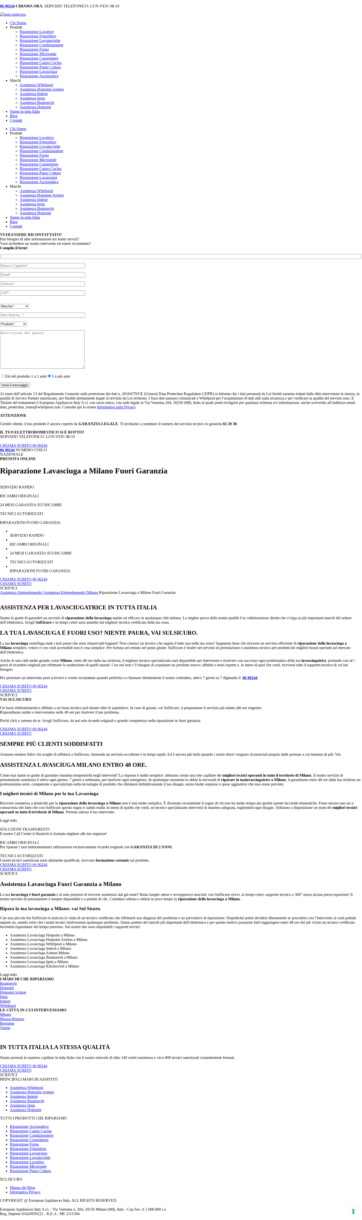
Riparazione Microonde (38, 54)
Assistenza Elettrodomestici (21, 592)
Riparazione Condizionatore (41, 45)
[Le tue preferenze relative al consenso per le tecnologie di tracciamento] (353, 1211)
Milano (5, 1014)
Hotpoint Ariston (13, 992)
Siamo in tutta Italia (25, 111)
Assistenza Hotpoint (35, 107)
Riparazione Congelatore (39, 58)
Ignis (4, 997)
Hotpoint (7, 988)
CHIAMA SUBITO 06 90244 (23, 445)
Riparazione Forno (34, 49)
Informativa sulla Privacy (116, 407)
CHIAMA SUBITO (16, 584)
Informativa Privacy (25, 1192)
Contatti (16, 120)
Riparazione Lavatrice (37, 32)
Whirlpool (8, 1005)
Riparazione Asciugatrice (39, 76)
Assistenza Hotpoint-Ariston (42, 89)
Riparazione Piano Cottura (40, 67)
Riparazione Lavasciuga (38, 71)
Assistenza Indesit (34, 94)
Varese (5, 1028)
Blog (13, 116)
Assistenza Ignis (32, 98)
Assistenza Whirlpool (36, 85)
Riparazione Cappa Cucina (41, 63)
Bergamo (7, 1023)
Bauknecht (8, 983)
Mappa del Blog (22, 1188)
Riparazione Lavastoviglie (40, 40)
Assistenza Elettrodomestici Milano (71, 592)
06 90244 (250, 678)
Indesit (5, 1001)
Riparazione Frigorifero (38, 36)
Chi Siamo (18, 23)
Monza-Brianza (12, 1019)
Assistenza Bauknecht (37, 102)
